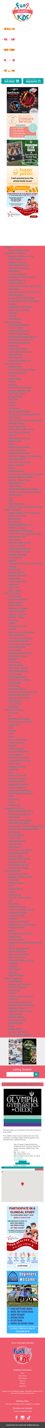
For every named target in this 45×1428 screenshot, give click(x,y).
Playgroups (13, 345)
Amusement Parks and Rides (21, 369)
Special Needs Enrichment (20, 793)
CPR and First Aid (16, 536)
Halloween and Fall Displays (21, 1005)
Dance (11, 736)
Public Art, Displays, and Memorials (24, 456)
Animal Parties (15, 596)
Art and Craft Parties (18, 599)
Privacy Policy (22, 1378)
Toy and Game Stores (18, 867)
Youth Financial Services (19, 360)
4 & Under (13, 712)
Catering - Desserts (17, 614)
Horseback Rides (16, 423)
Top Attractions (15, 494)
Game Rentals (15, 650)
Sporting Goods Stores (19, 858)
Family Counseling (16, 545)
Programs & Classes (14, 709)
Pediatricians (14, 578)
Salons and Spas (16, 465)
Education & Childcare (15, 253)
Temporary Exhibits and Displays (23, 488)
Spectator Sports (16, 470)
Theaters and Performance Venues (24, 491)
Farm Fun (12, 999)
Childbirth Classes (16, 527)
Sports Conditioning (17, 951)
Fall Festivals (14, 990)
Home (22, 1373)
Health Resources (13, 509)
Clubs (11, 727)
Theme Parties (15, 703)
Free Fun (12, 405)
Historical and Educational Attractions (25, 420)
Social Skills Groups (17, 348)
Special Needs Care (17, 581)
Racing (11, 930)
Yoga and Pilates (16, 975)
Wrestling (12, 972)
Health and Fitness (17, 906)
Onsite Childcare (16, 283)
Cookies (12, 629)
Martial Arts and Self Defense (22, 924)
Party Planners (15, 673)
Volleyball (12, 966)
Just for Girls (14, 763)
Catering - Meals (16, 617)
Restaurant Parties (17, 688)
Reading (12, 303)
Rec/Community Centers (19, 461)
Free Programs (15, 754)
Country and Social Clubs (20, 387)
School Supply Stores (18, 852)
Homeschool (14, 271)
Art (9, 715)
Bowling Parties (15, 605)
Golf (10, 900)
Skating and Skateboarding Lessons (25, 942)
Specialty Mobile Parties (19, 697)
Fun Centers (14, 408)
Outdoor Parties (15, 664)
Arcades (12, 375)
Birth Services (14, 521)
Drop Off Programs (17, 262)
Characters (13, 620)
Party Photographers (18, 670)
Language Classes (17, 766)
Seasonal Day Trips (17, 1020)
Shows (11, 1025)
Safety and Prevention (18, 784)
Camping (12, 384)
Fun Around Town (13, 363)
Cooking (12, 730)
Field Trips (13, 399)
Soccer (11, 945)
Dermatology (14, 539)
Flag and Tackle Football (19, 897)
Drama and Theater (17, 739)
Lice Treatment (15, 557)
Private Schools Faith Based (21, 297)
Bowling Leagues (16, 882)
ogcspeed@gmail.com (20, 1160)
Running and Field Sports (20, 933)
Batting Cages (14, 378)
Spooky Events (15, 1028)
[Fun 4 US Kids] (22, 12)
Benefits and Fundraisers (20, 984)
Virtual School (14, 318)
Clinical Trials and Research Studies (24, 533)
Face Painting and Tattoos (20, 638)
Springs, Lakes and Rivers (20, 476)
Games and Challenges (19, 411)
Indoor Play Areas (16, 426)
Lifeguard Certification (18, 921)
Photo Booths (14, 682)
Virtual (11, 802)
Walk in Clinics (15, 590)
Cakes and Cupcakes (18, 608)
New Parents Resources (19, 342)
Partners (22, 1383)
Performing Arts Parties (19, 679)
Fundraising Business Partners (22, 336)
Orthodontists (14, 569)
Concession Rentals (17, 626)
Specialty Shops (15, 855)
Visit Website (23, 1162)
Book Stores (14, 817)
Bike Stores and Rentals (19, 814)
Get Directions (39, 1169)
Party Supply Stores (17, 676)
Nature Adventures (17, 450)
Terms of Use (22, 1376)
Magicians (13, 658)
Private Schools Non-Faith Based (23, 300)
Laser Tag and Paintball (19, 432)
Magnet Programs (16, 280)
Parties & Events (12, 593)
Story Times (14, 799)
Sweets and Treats (17, 861)
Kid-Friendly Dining (17, 840)
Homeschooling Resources (20, 339)
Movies (11, 444)
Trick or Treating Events (19, 1034)
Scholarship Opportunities (20, 306)
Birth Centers (14, 518)
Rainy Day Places (16, 459)
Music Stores (14, 846)
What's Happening (13, 978)
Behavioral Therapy (17, 515)
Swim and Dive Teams (18, 954)
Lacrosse (12, 918)
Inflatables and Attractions (20, 652)
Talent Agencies (15, 357)
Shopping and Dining (14, 808)
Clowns (11, 623)
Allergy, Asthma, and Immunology (24, 512)
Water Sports (14, 969)
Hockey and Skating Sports (21, 909)
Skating (11, 467)
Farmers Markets (16, 835)
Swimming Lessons (17, 957)
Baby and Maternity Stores (20, 811)
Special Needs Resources (20, 351)
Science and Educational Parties (23, 691)
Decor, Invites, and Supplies (21, 632)
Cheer (11, 885)
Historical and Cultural (18, 757)
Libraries (12, 435)
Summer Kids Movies (18, 1031)
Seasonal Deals (15, 1022)
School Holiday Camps (18, 250)
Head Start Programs (18, 268)
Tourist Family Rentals (18, 864)
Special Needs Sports (18, 948)
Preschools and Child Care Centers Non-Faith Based (24, 293)
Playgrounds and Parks (19, 453)
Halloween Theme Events (20, 1011)
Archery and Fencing (18, 873)
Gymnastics (13, 903)
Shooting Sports (15, 939)
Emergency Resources (19, 324)
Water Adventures (16, 503)
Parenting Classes (16, 781)
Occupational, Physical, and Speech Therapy (25, 565)
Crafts (11, 733)
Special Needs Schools (19, 309)
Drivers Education (16, 742)
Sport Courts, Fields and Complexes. (25, 474)
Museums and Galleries (19, 447)
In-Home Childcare (17, 274)
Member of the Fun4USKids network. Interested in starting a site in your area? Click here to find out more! (22, 1392)
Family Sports (14, 894)
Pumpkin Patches (16, 1017)
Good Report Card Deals (20, 1002)
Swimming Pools (16, 482)
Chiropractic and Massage (20, 530)
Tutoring (12, 315)
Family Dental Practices (19, 548)
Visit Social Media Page (22, 1164)
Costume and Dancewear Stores (23, 829)
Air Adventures (15, 366)
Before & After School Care (21, 256)
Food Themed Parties (18, 641)
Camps (8, 247)
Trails (10, 500)
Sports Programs (13, 870)
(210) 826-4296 (18, 1158)
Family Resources (13, 321)
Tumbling (12, 963)
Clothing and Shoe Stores (20, 820)
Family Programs (16, 748)
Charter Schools (15, 259)
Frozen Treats (14, 837)
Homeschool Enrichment (19, 760)
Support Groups (15, 354)
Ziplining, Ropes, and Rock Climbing (25, 506)
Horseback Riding (16, 915)
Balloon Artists (15, 602)
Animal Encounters (17, 372)
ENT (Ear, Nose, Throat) (19, 542)
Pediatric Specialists (17, 575)
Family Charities (15, 327)
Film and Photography (18, 751)
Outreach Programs (17, 778)
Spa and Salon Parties (18, 694)
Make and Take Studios (19, 438)
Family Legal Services (18, 330)
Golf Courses (14, 417)
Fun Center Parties (17, 647)
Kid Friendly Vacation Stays (21, 429)
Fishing (11, 402)
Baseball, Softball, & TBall (20, 876)
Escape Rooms (15, 396)
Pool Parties (14, 685)
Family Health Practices (19, 551)
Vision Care (13, 587)
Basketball (13, 879)
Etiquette (12, 745)
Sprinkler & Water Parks (19, 479)
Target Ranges (15, 485)
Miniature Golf (14, 441)
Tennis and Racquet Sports (21, 960)
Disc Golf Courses (16, 393)
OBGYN (12, 560)
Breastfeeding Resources (20, 524)
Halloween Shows (16, 1008)
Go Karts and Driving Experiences (24, 414)
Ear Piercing (14, 832)
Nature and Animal (17, 775)
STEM (11, 796)
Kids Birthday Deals (17, 655)
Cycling (11, 891)
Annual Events (15, 981)
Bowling (11, 381)
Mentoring (13, 769)
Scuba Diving (14, 936)
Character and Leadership (20, 721)
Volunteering (14, 805)
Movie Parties (14, 661)
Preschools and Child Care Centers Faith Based (24, 287)
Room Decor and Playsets (20, 849)
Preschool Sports (16, 927)
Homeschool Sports (17, 912)
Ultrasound (13, 584)
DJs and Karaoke (16, 635)
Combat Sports (15, 888)
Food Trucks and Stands (19, 644)
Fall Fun (12, 993)
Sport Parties (14, 700)
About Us (22, 1381)
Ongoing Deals (15, 1013)
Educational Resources (19, 265)
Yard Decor (13, 706)
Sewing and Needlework (19, 790)
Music (11, 772)
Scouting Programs (17, 787)
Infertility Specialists (17, 554)
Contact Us (22, 1386)
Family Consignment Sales (20, 996)
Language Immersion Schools (22, 276)
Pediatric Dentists (16, 572)
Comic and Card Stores (19, 823)
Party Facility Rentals (18, 667)
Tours (11, 497)
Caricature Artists (16, 611)
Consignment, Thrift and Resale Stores (26, 826)
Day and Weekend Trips (19, 390)
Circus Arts (13, 724)
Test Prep (12, 312)
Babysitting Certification (19, 718)
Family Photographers (18, 333)
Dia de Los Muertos (17, 987)
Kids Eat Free (14, 843)
